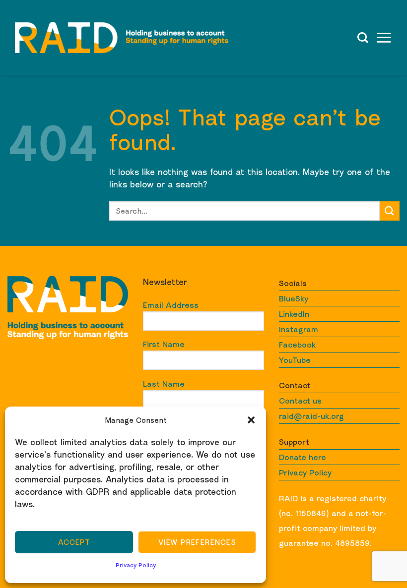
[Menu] (383, 37)
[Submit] (390, 211)
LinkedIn (294, 314)
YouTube (295, 360)
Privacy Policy (136, 565)
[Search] (362, 37)
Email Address (171, 305)
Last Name (164, 384)
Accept (74, 541)
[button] (251, 420)
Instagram (298, 329)
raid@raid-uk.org (311, 416)
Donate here (302, 457)
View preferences (197, 541)
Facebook (297, 345)
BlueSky (293, 298)
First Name (164, 344)
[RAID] (121, 37)
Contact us (300, 401)
